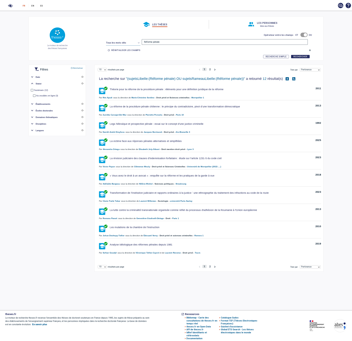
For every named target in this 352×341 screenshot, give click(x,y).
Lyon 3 (190, 149)
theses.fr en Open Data (198, 326)
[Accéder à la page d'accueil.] (57, 35)
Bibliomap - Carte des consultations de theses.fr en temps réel (201, 320)
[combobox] (123, 42)
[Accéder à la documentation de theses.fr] (348, 6)
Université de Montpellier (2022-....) (204, 166)
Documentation (194, 338)
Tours (197, 253)
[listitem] (340, 5)
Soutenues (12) (41, 90)
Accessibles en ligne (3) (47, 95)
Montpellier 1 (197, 98)
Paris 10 (180, 115)
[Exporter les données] (287, 78)
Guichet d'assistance (232, 326)
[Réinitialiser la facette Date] (82, 77)
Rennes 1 (199, 235)
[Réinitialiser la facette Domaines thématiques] (82, 117)
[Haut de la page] (333, 333)
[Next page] (214, 69)
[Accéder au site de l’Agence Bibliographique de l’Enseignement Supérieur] (337, 326)
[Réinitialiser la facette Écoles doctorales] (82, 110)
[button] (10, 5)
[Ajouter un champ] (310, 50)
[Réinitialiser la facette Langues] (82, 130)
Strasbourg (181, 184)
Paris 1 (175, 218)
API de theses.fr (195, 329)
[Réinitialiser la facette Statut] (82, 83)
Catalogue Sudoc (230, 317)
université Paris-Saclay (181, 201)
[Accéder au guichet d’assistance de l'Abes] (340, 6)
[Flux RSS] (294, 78)
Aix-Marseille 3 (183, 132)
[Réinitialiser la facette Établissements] (82, 104)
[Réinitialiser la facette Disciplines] (82, 124)
